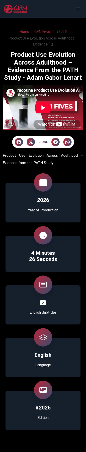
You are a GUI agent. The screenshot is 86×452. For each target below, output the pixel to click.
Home (24, 31)
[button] (19, 142)
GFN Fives (42, 31)
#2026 (61, 31)
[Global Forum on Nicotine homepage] (16, 9)
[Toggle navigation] (77, 9)
